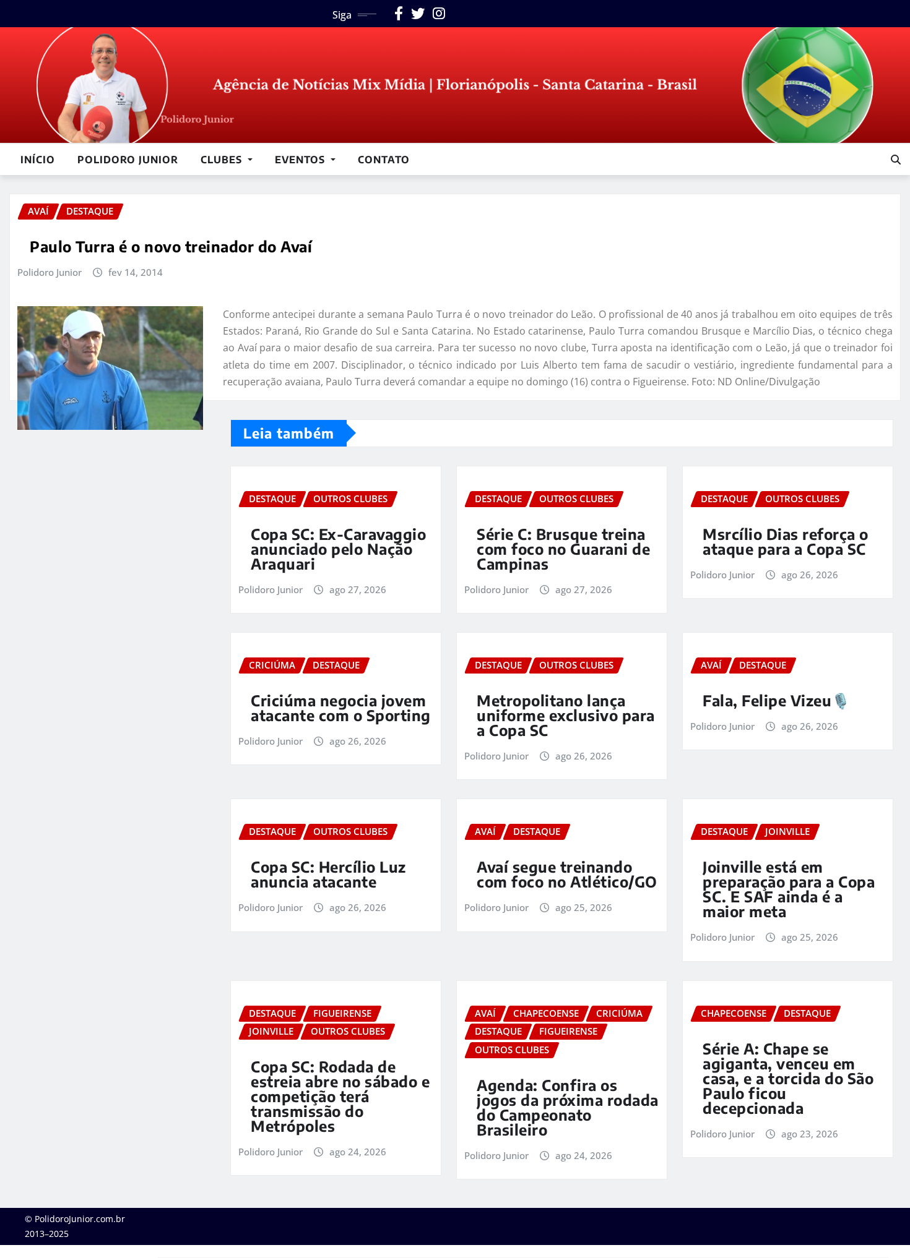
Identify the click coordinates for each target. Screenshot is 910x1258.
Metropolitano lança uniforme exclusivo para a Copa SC (566, 715)
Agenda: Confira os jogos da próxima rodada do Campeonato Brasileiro (568, 1107)
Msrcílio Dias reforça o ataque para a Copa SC (786, 541)
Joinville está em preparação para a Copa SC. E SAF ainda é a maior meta (789, 888)
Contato (384, 159)
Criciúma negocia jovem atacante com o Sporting (341, 707)
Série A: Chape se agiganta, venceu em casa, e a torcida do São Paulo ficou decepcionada (788, 1078)
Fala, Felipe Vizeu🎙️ (777, 700)
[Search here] (896, 159)
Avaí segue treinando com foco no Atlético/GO (567, 874)
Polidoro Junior (127, 159)
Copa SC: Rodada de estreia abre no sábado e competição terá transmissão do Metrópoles (340, 1096)
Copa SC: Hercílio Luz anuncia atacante (328, 874)
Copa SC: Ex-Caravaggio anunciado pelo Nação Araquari (338, 548)
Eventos (301, 159)
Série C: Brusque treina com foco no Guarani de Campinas (563, 548)
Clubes (223, 159)
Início (37, 159)
